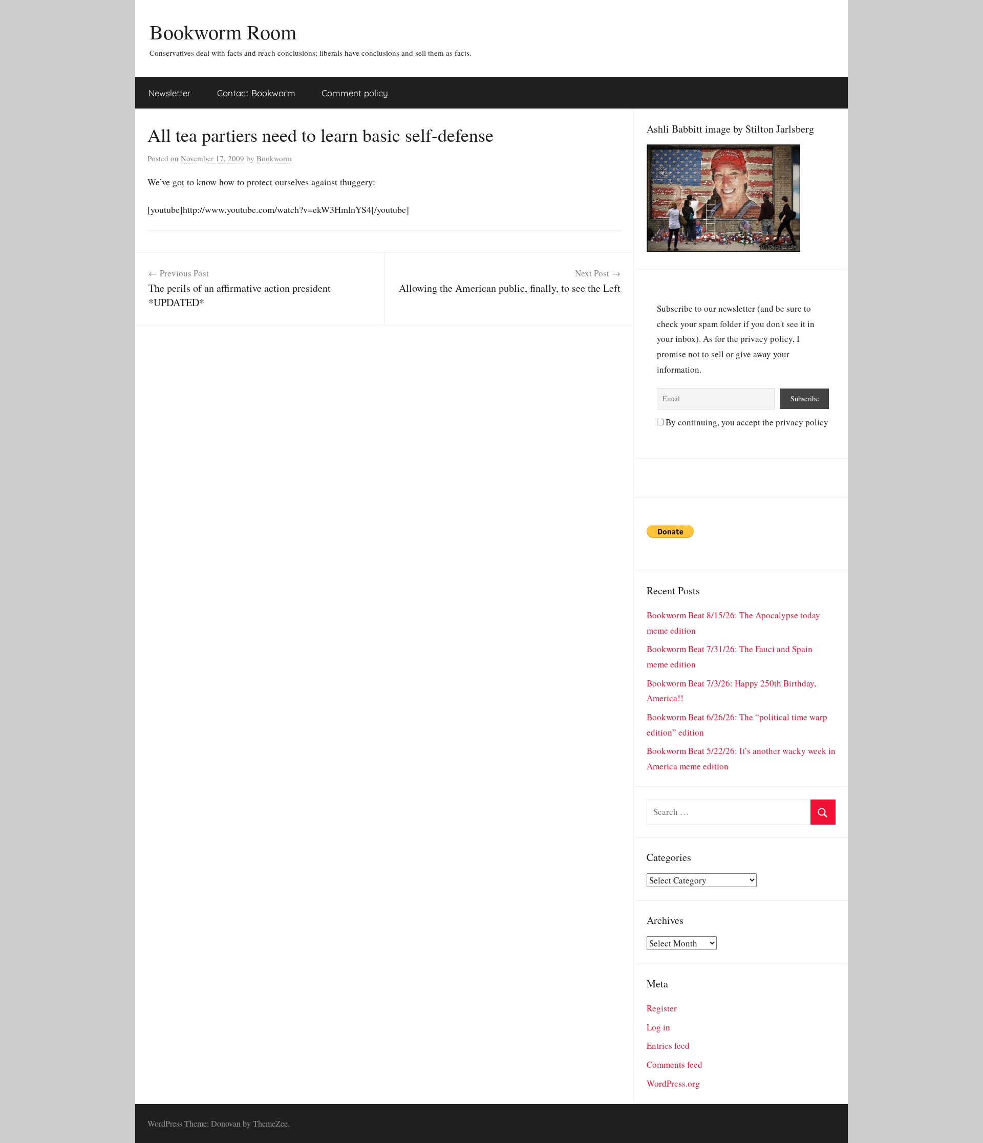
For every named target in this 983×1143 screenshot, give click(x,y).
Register (662, 1008)
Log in (658, 1027)
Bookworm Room (222, 31)
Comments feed (674, 1064)
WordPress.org (673, 1083)
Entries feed (668, 1045)
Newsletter (169, 93)
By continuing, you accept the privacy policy (746, 422)
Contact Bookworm (256, 93)
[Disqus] (384, 453)
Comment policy (355, 93)
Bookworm (274, 158)
